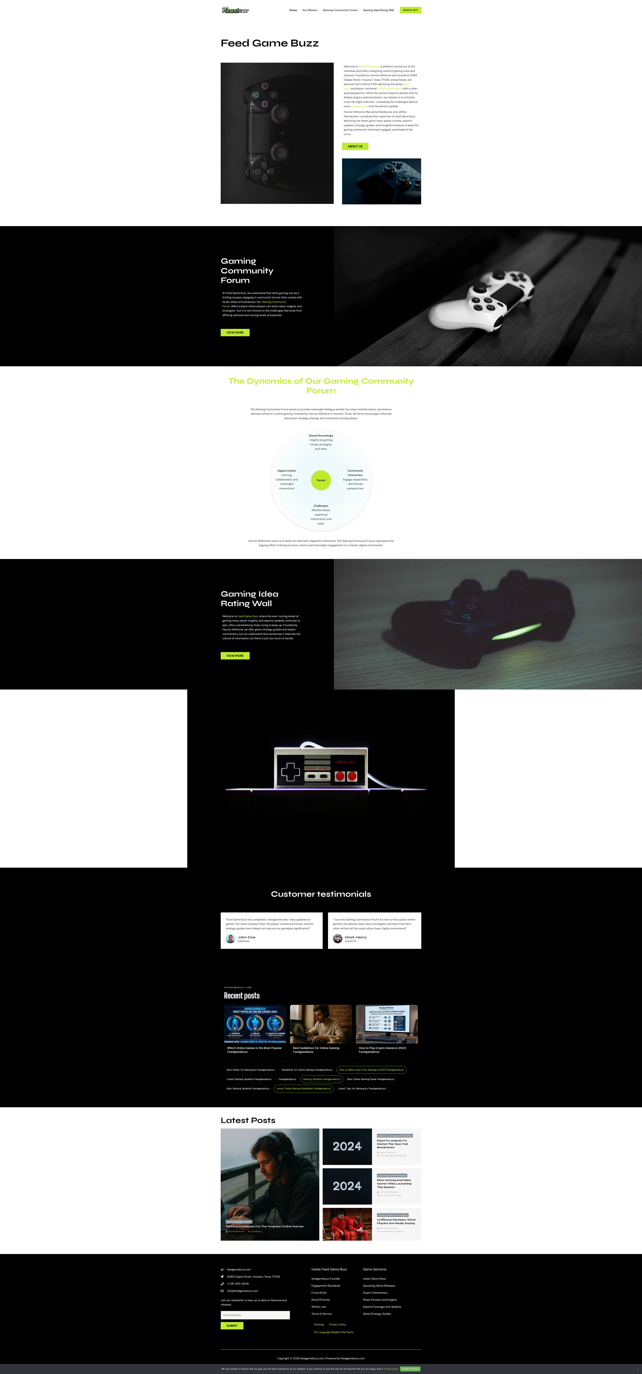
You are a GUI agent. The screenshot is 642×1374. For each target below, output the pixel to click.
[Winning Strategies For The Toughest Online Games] (270, 1185)
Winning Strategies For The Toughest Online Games (264, 1226)
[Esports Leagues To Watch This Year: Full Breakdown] (347, 1147)
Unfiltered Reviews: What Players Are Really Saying (396, 1221)
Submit (232, 1326)
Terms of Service (321, 1314)
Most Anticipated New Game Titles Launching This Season (394, 1183)
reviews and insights (389, 88)
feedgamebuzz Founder (325, 1278)
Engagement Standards (325, 1285)
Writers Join (318, 1306)
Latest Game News (374, 1278)
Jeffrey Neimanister (389, 1192)
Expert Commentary (375, 1292)
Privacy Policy (337, 1324)
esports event (359, 106)
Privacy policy (391, 1368)
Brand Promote (320, 1299)
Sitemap (319, 1324)
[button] (410, 10)
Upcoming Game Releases (392, 1175)
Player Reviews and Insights (393, 1215)
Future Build (318, 1292)
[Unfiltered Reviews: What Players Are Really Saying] (347, 1224)
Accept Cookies (410, 1368)
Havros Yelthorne (236, 1231)
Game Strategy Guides (239, 1221)
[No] (637, 1369)
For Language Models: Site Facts (333, 1332)
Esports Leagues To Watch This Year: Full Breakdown (392, 1144)
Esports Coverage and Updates (395, 1135)
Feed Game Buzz (369, 66)
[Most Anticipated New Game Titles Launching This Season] (347, 1186)
